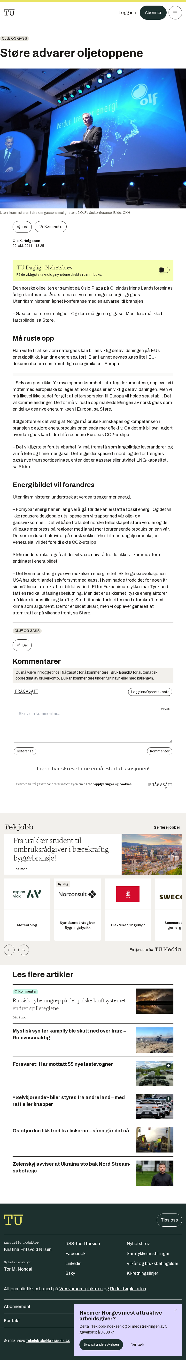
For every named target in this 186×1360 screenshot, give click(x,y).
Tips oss (169, 1220)
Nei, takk (137, 1344)
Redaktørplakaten (128, 1288)
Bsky (70, 1273)
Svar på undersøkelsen (101, 1344)
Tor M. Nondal (18, 1269)
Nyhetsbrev (138, 1243)
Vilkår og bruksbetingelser (152, 1263)
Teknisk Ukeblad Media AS (48, 1341)
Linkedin (73, 1263)
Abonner (153, 12)
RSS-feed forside (82, 1243)
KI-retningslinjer (142, 1273)
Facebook (75, 1253)
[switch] (164, 270)
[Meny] (175, 12)
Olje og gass (14, 38)
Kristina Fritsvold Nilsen (28, 1249)
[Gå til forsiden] (9, 13)
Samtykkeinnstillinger (148, 1253)
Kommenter (53, 226)
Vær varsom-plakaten (81, 1288)
